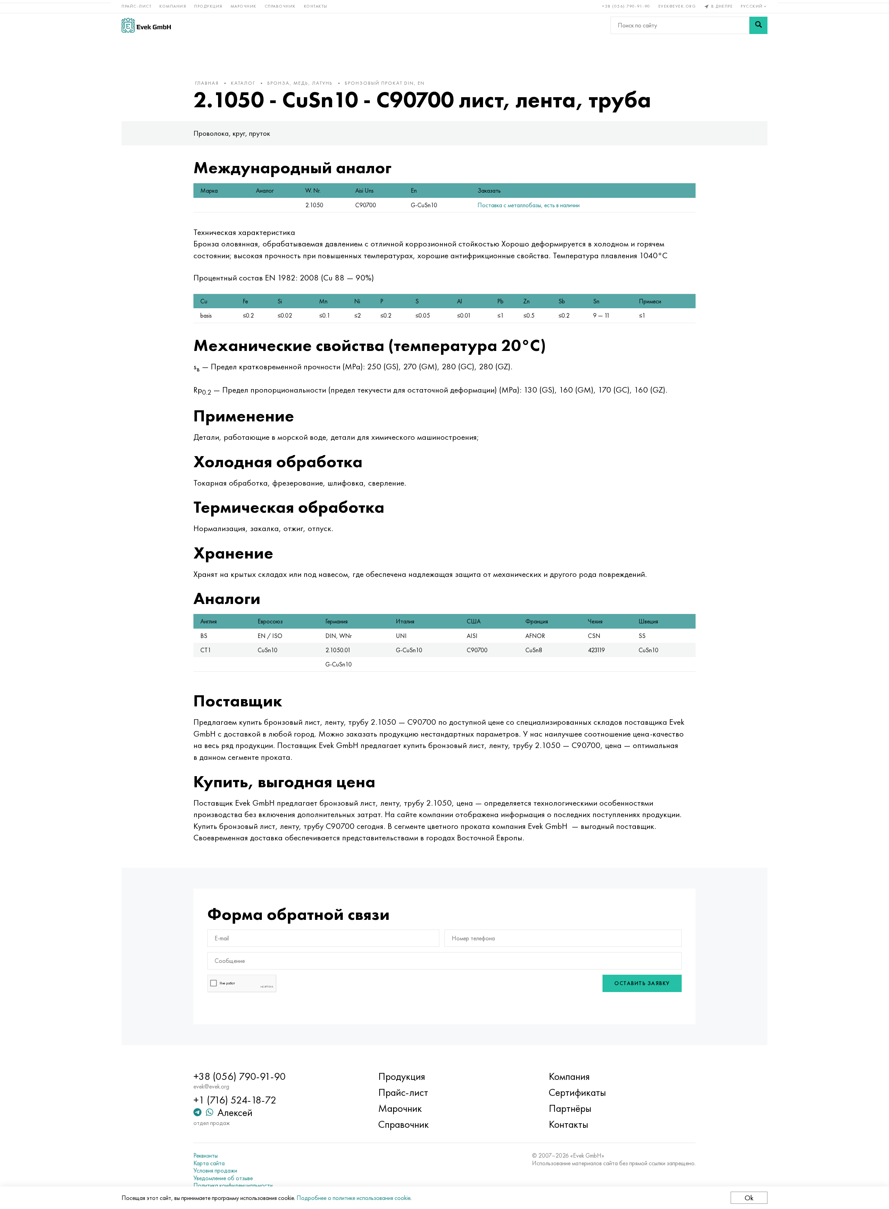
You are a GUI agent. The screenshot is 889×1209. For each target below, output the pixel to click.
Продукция (208, 6)
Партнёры (570, 1108)
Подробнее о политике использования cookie (353, 1198)
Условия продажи (215, 1170)
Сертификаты (577, 1092)
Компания (172, 6)
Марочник (244, 6)
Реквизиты (205, 1155)
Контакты (315, 6)
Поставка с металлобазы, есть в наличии (528, 205)
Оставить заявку (642, 983)
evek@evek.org (677, 6)
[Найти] (758, 25)
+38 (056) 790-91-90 (626, 6)
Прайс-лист (136, 6)
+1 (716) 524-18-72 (234, 1100)
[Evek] (146, 25)
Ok (749, 1198)
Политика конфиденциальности (233, 1185)
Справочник (280, 6)
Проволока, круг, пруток (231, 133)
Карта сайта (209, 1163)
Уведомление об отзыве (223, 1178)
